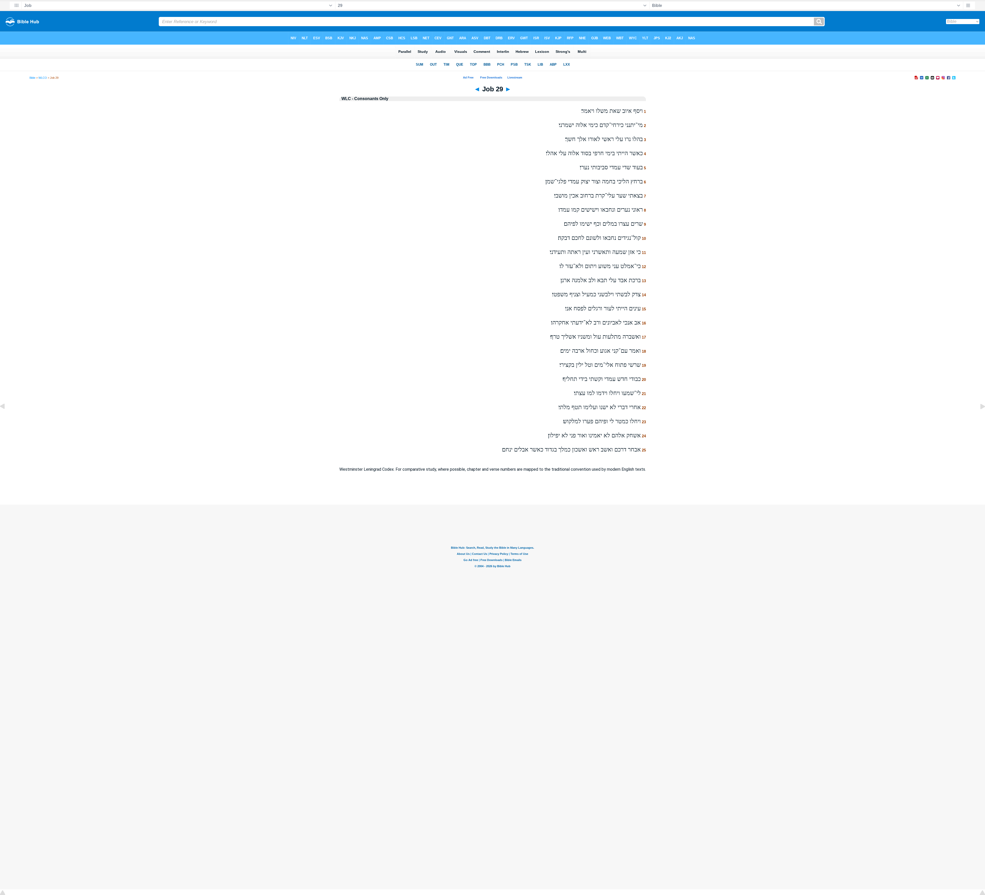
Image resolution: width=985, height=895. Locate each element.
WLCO (42, 77)
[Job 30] (978, 418)
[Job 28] (6, 418)
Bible (32, 77)
